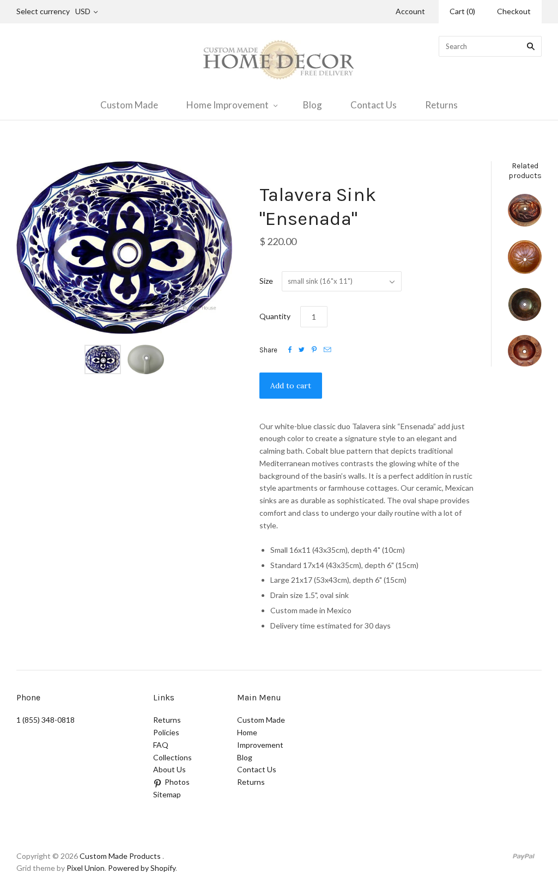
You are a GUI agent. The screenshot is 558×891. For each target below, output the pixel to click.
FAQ (160, 744)
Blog (312, 105)
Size (266, 280)
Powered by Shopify (141, 867)
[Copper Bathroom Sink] (525, 210)
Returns (441, 105)
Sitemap (167, 794)
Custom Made (129, 105)
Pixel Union (85, 867)
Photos (177, 781)
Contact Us (373, 105)
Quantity (274, 316)
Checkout (514, 11)
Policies (166, 732)
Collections (172, 757)
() (462, 11)
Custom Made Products (120, 856)
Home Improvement (227, 105)
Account (410, 11)
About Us (169, 769)
